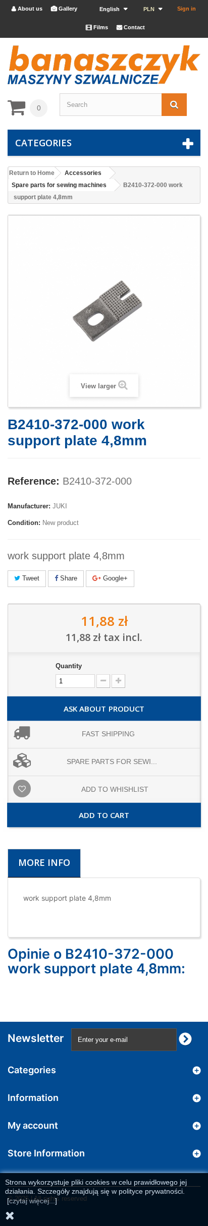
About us (27, 9)
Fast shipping (108, 734)
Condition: (24, 523)
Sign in (186, 9)
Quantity (69, 666)
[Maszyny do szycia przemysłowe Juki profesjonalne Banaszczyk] (104, 64)
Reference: (34, 481)
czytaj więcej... (32, 1201)
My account (33, 1125)
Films (97, 27)
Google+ (114, 578)
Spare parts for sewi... (112, 761)
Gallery (64, 9)
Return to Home (32, 173)
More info (44, 862)
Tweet (29, 578)
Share (67, 578)
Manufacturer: (29, 506)
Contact (131, 27)
